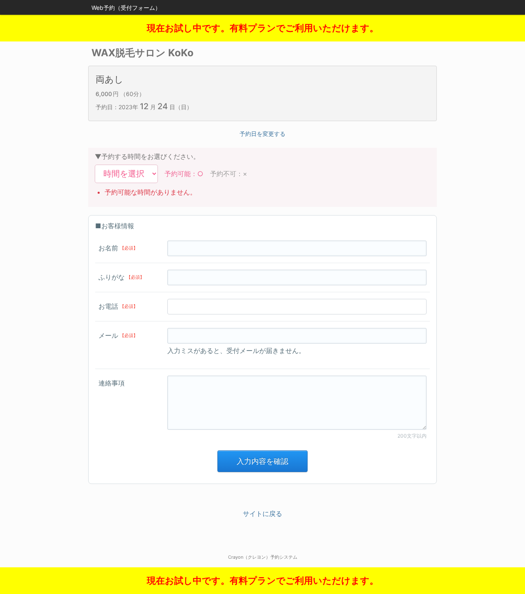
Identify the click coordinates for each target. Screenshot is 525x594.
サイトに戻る (262, 513)
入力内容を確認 (262, 461)
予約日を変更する (262, 133)
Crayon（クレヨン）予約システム (262, 557)
